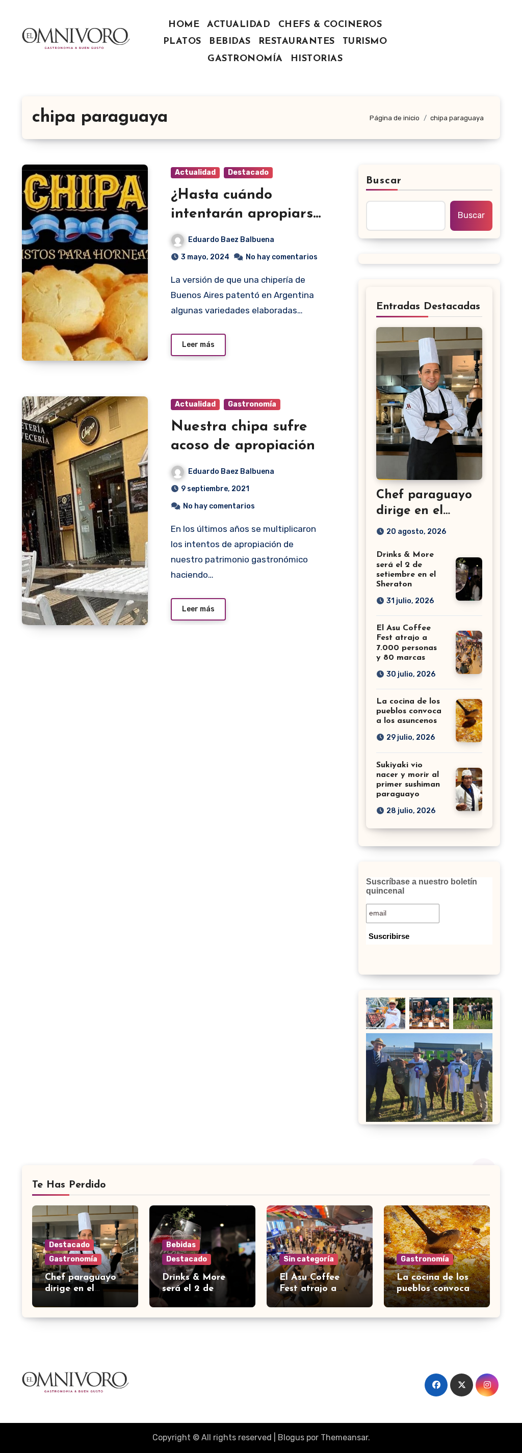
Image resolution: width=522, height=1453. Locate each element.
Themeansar (344, 1437)
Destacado (248, 172)
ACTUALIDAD (238, 25)
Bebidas (181, 1245)
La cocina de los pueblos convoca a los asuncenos (408, 711)
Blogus (291, 1437)
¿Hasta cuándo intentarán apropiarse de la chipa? (246, 213)
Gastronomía (252, 404)
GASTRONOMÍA (245, 59)
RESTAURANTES (296, 41)
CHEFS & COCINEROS (330, 25)
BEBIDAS (230, 41)
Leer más (198, 344)
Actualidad (195, 172)
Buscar (384, 181)
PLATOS (182, 41)
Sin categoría (308, 1259)
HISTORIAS (317, 59)
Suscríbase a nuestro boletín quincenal (421, 886)
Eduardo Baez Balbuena (231, 239)
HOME (183, 25)
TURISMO (365, 41)
